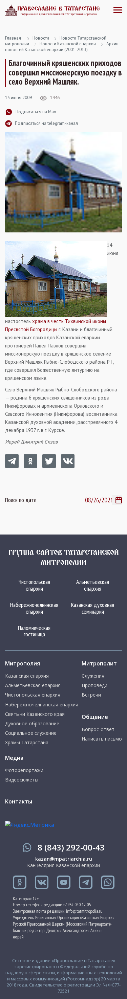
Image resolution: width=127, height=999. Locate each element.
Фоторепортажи (24, 770)
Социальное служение (31, 733)
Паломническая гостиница (34, 631)
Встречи (91, 695)
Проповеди (94, 685)
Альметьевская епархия (92, 585)
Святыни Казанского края (35, 714)
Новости (41, 38)
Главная (13, 38)
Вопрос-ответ (98, 729)
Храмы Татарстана (26, 743)
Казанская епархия (27, 676)
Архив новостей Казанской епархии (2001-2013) (62, 46)
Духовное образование (32, 724)
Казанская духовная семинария (92, 608)
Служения (93, 676)
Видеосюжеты (21, 780)
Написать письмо (102, 739)
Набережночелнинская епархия (34, 608)
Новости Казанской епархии (68, 44)
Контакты (18, 801)
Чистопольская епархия (34, 585)
